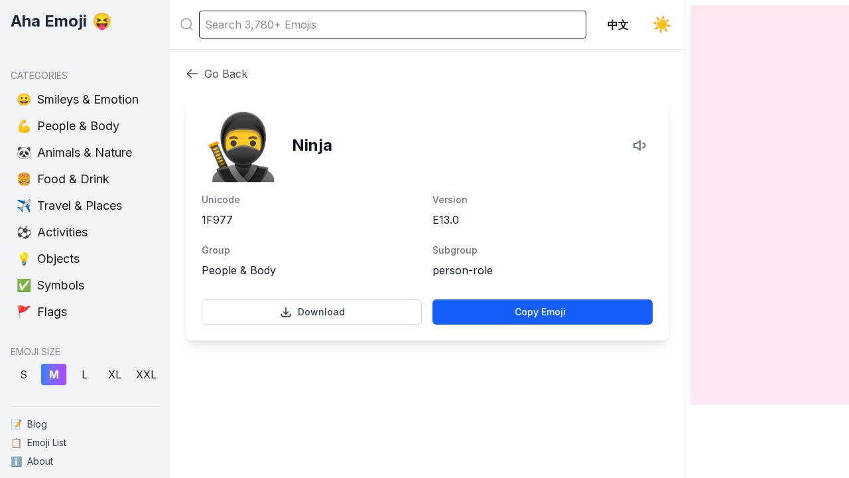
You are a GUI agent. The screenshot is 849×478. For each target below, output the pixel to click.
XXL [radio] (146, 374)
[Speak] (641, 145)
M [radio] (54, 374)
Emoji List (38, 442)
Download (321, 311)
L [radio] (85, 374)
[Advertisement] (427, 402)
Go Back (225, 73)
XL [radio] (114, 374)
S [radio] (23, 374)
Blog (29, 424)
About (32, 461)
